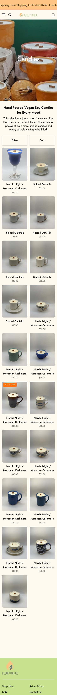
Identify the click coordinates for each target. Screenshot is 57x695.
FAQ (4, 692)
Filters (15, 140)
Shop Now (8, 686)
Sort (42, 140)
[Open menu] (3, 15)
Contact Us (35, 692)
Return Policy (37, 686)
